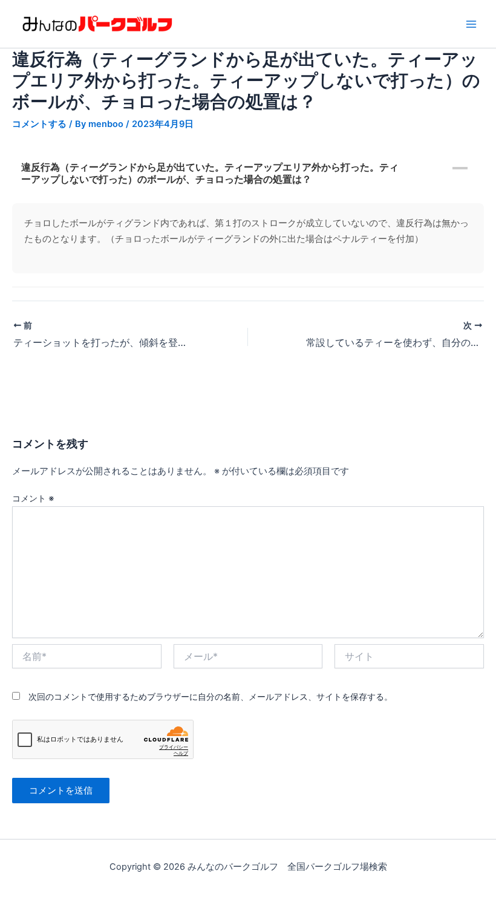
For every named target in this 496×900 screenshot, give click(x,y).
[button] (248, 173)
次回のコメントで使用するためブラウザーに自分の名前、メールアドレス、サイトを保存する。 (210, 696)
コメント (33, 498)
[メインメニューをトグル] (471, 24)
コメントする (39, 124)
